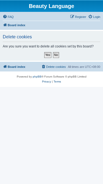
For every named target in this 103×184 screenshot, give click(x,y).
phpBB (37, 76)
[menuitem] (8, 17)
